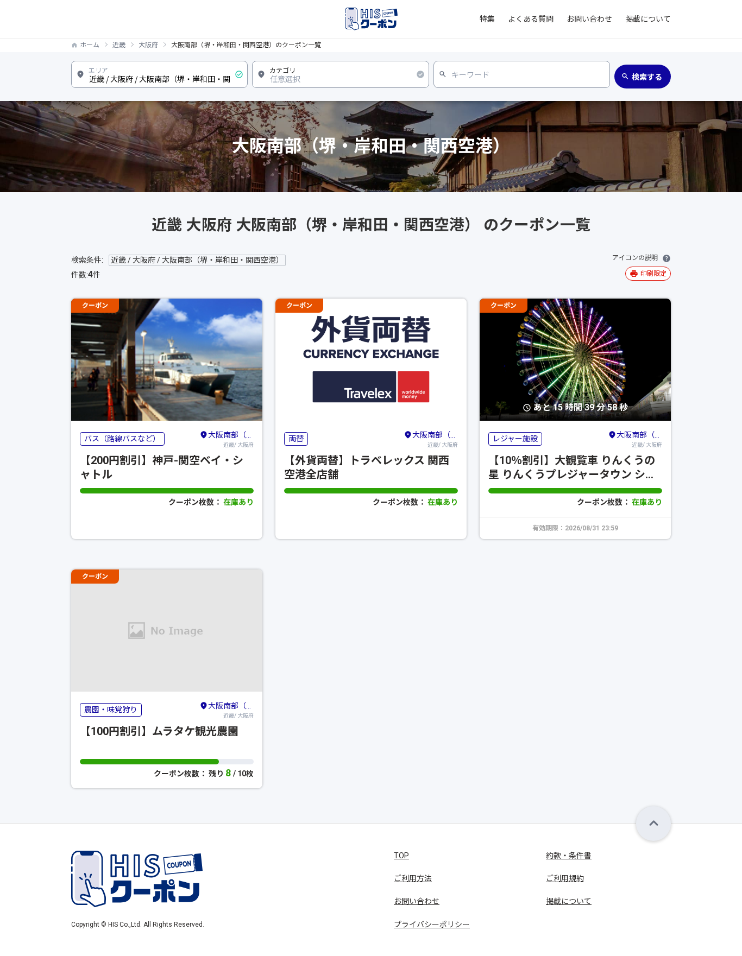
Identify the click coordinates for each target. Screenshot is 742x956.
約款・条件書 (569, 855)
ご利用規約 (565, 878)
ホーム (89, 45)
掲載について (648, 19)
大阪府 (148, 45)
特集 (487, 19)
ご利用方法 (413, 878)
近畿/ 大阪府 (231, 439)
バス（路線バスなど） (122, 438)
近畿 (118, 45)
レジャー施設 (515, 438)
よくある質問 (531, 19)
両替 (296, 438)
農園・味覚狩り (110, 709)
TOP (401, 855)
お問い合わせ (589, 19)
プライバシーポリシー (432, 924)
